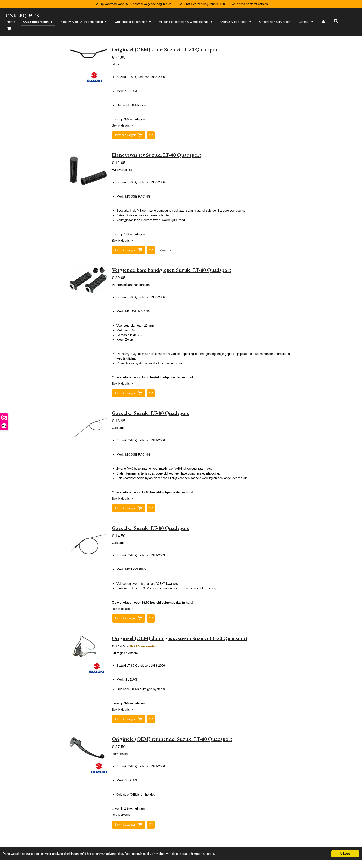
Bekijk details (121, 125)
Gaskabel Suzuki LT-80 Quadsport (150, 413)
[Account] (323, 21)
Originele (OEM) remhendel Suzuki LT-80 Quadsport (172, 739)
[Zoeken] (336, 21)
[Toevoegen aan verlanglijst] (151, 135)
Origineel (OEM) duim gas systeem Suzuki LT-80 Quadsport (179, 638)
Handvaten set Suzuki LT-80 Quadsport (156, 155)
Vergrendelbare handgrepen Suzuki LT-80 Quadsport (171, 270)
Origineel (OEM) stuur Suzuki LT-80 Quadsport (165, 49)
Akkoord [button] (345, 853)
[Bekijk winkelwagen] (9, 28)
